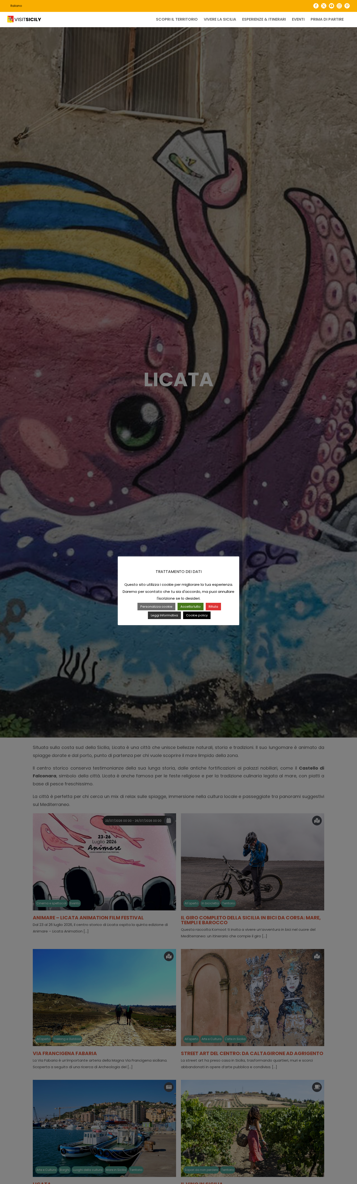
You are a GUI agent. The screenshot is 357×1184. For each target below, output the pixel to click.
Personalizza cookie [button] (156, 606)
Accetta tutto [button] (190, 606)
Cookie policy (197, 615)
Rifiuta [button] (213, 606)
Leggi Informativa (164, 615)
